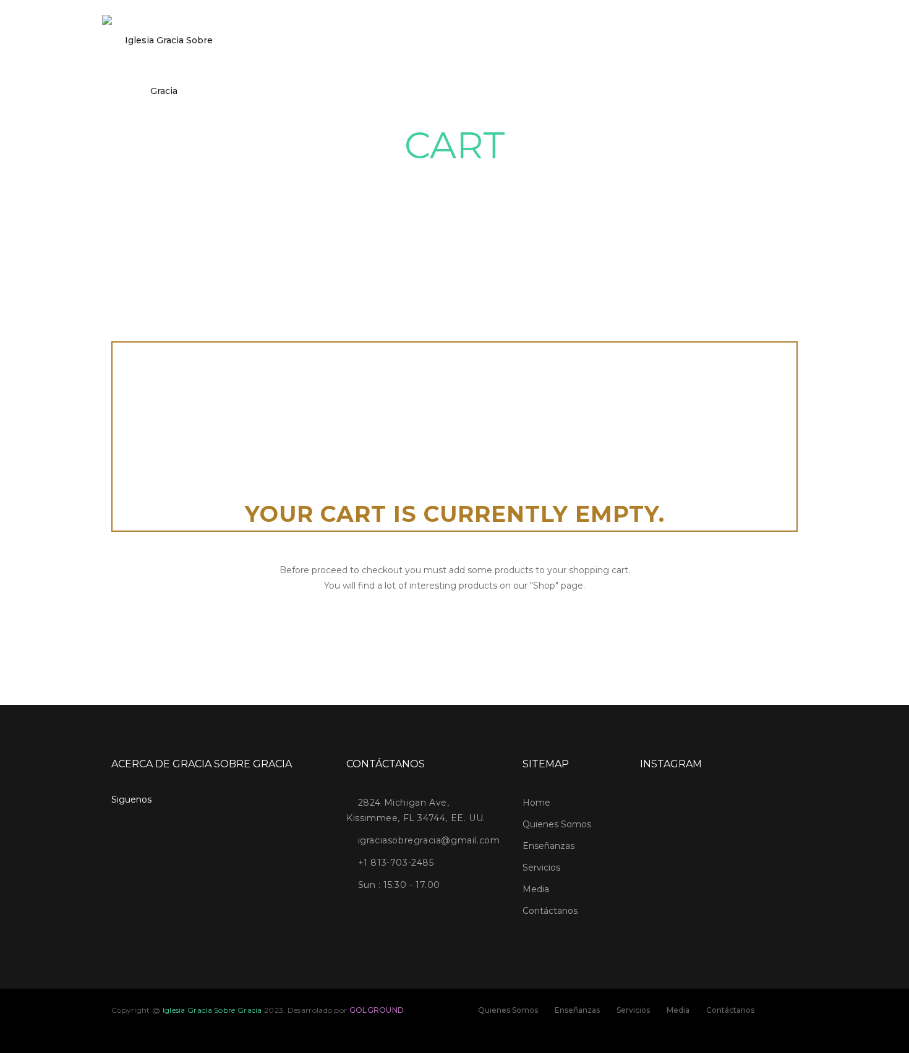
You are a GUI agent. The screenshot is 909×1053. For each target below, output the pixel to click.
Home (365, 65)
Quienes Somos (557, 824)
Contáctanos (550, 910)
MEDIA (611, 65)
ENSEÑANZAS (500, 65)
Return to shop (454, 627)
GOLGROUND (376, 1010)
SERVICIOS (562, 65)
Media (536, 889)
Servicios (541, 867)
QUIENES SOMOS (425, 65)
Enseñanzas (548, 845)
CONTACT (660, 65)
